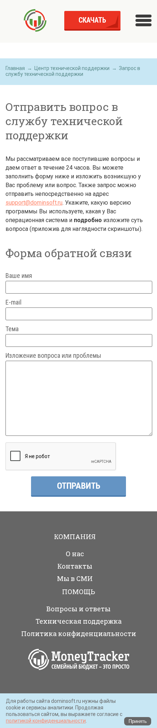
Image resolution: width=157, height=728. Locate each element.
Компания (75, 536)
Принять (138, 721)
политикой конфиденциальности (46, 721)
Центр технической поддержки (72, 68)
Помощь (78, 591)
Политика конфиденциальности (78, 633)
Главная (15, 68)
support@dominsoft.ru (33, 202)
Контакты (74, 566)
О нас (75, 553)
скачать (92, 20)
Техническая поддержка (78, 621)
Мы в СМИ (75, 578)
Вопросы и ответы (78, 608)
